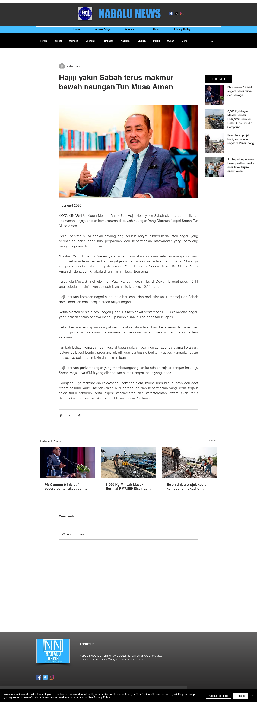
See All (213, 440)
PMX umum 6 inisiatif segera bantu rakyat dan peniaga (64, 486)
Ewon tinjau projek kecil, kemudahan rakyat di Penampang (186, 486)
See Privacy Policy (99, 697)
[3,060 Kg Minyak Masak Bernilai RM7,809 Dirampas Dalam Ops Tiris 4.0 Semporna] (128, 462)
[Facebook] (171, 13)
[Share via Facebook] (60, 415)
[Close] (252, 695)
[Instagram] (182, 13)
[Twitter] (45, 677)
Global (58, 40)
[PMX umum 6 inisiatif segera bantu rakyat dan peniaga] (67, 462)
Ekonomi (90, 40)
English (142, 40)
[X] (176, 13)
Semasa (73, 40)
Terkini (43, 40)
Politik (156, 40)
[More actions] (196, 66)
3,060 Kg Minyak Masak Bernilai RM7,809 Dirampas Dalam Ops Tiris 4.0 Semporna (127, 486)
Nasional (125, 40)
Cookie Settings (218, 695)
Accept (241, 695)
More (184, 40)
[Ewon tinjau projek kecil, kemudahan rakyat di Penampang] (189, 462)
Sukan (170, 40)
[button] (212, 40)
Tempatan (108, 40)
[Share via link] (79, 415)
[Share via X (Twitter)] (70, 415)
